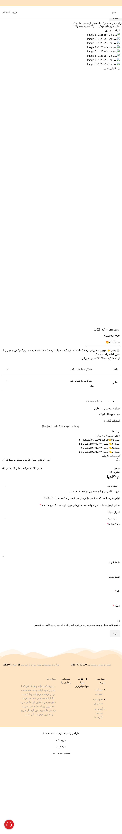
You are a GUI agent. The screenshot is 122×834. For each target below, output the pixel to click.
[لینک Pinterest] (61, 3)
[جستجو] (108, 12)
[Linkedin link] (57, 3)
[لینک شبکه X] (65, 3)
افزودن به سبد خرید (94, 401)
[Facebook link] (69, 3)
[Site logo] (61, 11)
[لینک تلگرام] (53, 3)
